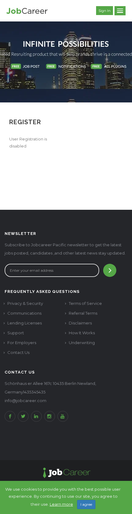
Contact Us (18, 352)
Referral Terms (83, 313)
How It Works (82, 332)
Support (15, 332)
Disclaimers (80, 322)
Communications (24, 313)
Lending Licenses (24, 322)
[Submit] (109, 270)
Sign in (105, 11)
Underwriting (82, 342)
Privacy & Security (25, 303)
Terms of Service (85, 303)
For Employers (21, 342)
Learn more (61, 504)
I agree (86, 504)
